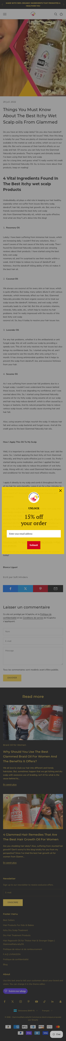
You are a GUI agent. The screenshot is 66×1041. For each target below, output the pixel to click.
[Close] (60, 490)
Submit (34, 545)
